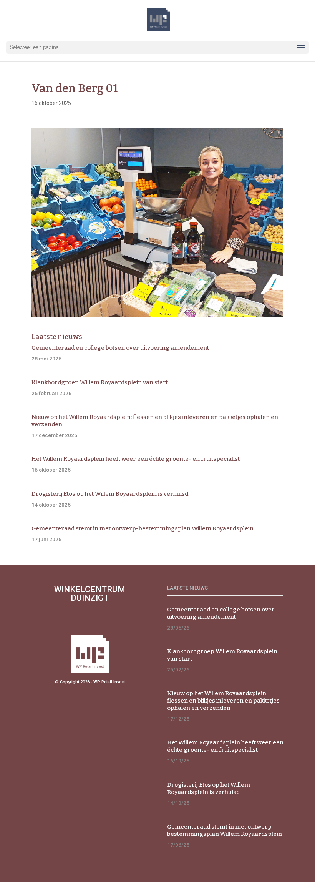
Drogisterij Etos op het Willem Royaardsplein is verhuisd (110, 493)
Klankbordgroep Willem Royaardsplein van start (100, 382)
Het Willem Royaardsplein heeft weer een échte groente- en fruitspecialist (136, 458)
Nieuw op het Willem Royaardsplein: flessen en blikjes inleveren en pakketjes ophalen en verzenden (223, 700)
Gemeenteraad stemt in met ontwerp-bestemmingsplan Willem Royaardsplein (143, 528)
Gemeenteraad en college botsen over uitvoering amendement (120, 347)
